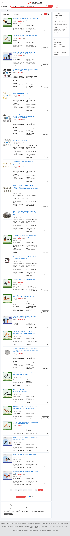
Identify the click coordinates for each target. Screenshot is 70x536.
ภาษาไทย (61, 526)
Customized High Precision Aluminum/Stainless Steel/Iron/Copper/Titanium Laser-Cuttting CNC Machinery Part (25, 163)
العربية (46, 526)
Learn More (57, 35)
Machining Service (58, 54)
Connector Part (32, 508)
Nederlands (41, 526)
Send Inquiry (45, 30)
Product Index (60, 523)
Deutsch (36, 526)
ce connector (6, 511)
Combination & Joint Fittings (60, 52)
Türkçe (65, 526)
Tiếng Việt (31, 527)
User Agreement (43, 530)
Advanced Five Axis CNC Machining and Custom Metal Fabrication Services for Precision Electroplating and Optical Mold (25, 213)
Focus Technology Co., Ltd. (26, 530)
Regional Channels (52, 523)
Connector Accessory (8, 514)
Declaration (49, 530)
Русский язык (26, 526)
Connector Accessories (38, 511)
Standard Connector (26, 511)
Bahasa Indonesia (37, 527)
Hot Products (2, 523)
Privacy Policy (55, 530)
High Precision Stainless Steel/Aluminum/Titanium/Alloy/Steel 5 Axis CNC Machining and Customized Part (23, 116)
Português (16, 526)
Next (40, 490)
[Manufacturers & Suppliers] (35, 2)
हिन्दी (57, 526)
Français (21, 526)
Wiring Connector (15, 511)
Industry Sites (45, 523)
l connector (6, 508)
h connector (13, 508)
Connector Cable (22, 508)
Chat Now (32, 496)
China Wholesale (31, 523)
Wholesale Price (38, 523)
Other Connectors (58, 42)
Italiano (32, 526)
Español (11, 526)
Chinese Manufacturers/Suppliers (20, 523)
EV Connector (57, 50)
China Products (10, 523)
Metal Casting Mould (58, 44)
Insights (35, 524)
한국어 (50, 526)
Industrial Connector (42, 508)
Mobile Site (66, 523)
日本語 (54, 526)
